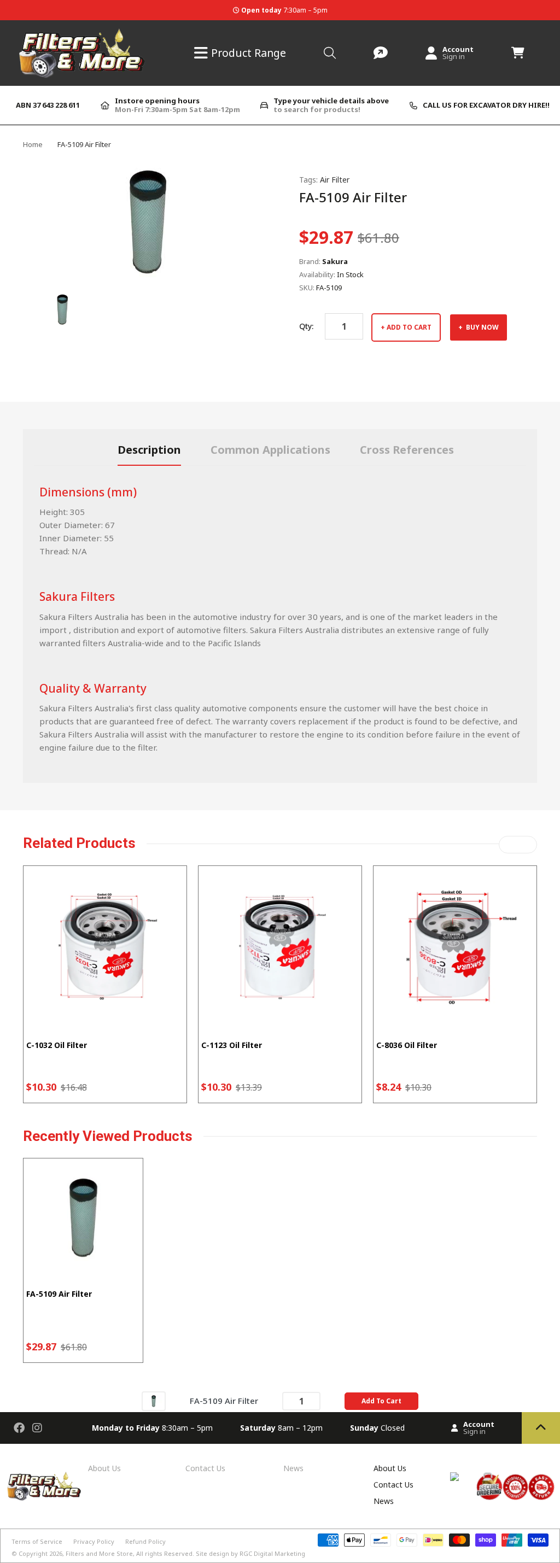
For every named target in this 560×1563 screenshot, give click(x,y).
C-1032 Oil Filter (56, 1045)
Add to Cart (409, 327)
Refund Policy (145, 1541)
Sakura (335, 261)
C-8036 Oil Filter (406, 1045)
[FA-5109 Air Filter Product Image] (62, 309)
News (293, 1468)
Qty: (306, 326)
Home (33, 144)
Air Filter (334, 179)
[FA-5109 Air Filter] (154, 1400)
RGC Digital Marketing (272, 1553)
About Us (104, 1468)
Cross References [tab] (407, 449)
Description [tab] (149, 449)
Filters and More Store (99, 1553)
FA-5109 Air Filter (59, 1294)
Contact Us (205, 1468)
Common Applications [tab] (270, 449)
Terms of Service (36, 1541)
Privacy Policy (93, 1541)
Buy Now (481, 327)
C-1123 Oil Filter (231, 1045)
